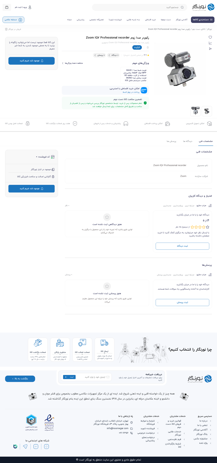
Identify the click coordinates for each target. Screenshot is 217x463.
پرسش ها (171, 141)
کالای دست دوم (198, 29)
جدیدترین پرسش (164, 275)
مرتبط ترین (189, 205)
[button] (210, 37)
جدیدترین (167, 205)
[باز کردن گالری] (180, 69)
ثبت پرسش (182, 302)
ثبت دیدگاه (182, 246)
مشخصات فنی (206, 141)
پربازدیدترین (178, 205)
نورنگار (209, 29)
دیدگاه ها (187, 141)
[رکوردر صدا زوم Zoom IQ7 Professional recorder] (195, 111)
